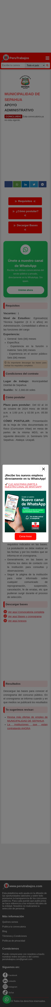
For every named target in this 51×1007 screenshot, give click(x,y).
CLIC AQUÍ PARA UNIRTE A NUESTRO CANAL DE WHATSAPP (23, 485)
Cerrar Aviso (25, 536)
